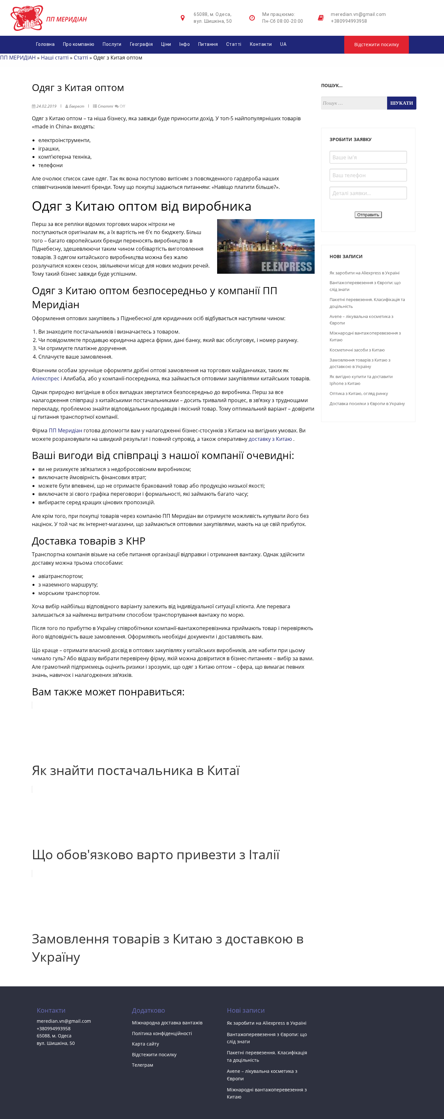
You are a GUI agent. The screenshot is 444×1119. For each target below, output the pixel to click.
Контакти (261, 44)
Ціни (166, 44)
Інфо (184, 44)
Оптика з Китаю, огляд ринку (359, 393)
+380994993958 (349, 21)
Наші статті (55, 57)
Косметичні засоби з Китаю (357, 350)
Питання (208, 44)
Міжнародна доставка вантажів (167, 1023)
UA (283, 44)
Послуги (112, 44)
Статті (234, 44)
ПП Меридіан (66, 430)
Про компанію (79, 44)
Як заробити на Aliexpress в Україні (364, 273)
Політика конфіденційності (162, 1033)
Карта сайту (145, 1044)
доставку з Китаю (271, 438)
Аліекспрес (45, 378)
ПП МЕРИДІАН (18, 57)
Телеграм (142, 1065)
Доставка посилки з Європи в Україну (367, 403)
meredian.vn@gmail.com (358, 14)
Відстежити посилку (376, 44)
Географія (141, 44)
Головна (45, 44)
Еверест (76, 106)
